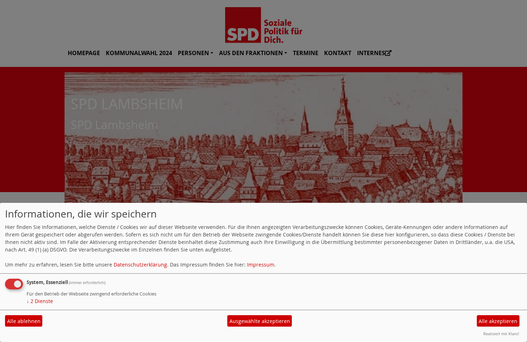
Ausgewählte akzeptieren (259, 321)
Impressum (260, 264)
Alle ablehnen (24, 321)
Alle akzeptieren (498, 321)
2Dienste (40, 301)
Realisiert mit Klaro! (501, 333)
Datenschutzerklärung (140, 264)
